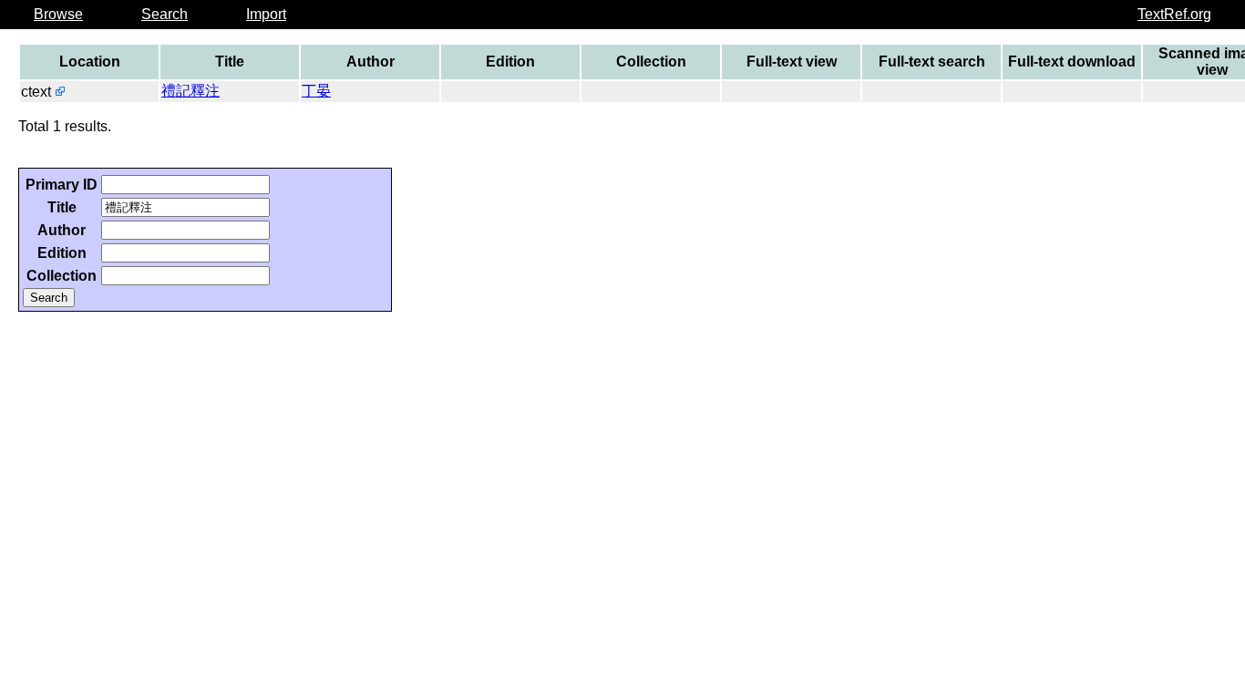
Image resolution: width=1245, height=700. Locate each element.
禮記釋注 (190, 90)
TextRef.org (1174, 14)
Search (164, 14)
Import (266, 14)
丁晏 (316, 90)
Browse (58, 14)
